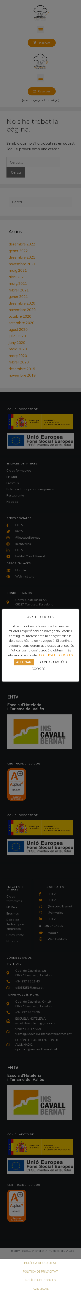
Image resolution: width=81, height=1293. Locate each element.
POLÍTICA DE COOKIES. (56, 655)
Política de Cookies (40, 1280)
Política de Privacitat (40, 1271)
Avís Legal (41, 1288)
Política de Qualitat (40, 1263)
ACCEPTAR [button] (23, 662)
